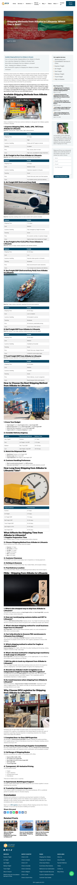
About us (59, 857)
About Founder (61, 860)
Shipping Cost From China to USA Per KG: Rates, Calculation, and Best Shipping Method (62, 89)
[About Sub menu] (57, 3)
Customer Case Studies (45, 877)
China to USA (24, 857)
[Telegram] (20, 812)
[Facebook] (5, 812)
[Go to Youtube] (4, 850)
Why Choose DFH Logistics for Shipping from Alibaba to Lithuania (21, 67)
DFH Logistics (14, 805)
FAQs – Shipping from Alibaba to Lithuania (15, 65)
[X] (8, 812)
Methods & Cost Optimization (46, 868)
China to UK (24, 862)
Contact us (62, 3)
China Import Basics (44, 862)
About (55, 3)
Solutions (28, 3)
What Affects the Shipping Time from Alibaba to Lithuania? (20, 63)
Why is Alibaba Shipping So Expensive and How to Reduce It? (10, 834)
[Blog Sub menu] (45, 3)
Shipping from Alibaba (45, 857)
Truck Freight (6, 868)
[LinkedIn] (11, 812)
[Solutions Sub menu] (31, 3)
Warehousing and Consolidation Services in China (11, 875)
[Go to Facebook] (7, 850)
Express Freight (7, 857)
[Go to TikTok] (11, 850)
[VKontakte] (23, 812)
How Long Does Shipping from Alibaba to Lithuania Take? (19, 61)
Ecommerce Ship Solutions (46, 865)
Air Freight (6, 860)
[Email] (25, 812)
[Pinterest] (17, 812)
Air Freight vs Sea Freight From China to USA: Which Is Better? (62, 108)
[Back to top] (71, 880)
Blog (43, 3)
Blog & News (60, 871)
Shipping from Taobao (45, 860)
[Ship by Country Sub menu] (39, 3)
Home (14, 3)
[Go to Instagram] (9, 850)
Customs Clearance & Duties (46, 874)
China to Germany (26, 868)
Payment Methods (62, 862)
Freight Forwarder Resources (46, 871)
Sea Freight (6, 862)
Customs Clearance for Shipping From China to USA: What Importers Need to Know (62, 96)
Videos (50, 3)
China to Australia (25, 865)
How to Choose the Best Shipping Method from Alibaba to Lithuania (22, 59)
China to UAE (24, 874)
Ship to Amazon (7, 871)
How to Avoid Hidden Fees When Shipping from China (26, 833)
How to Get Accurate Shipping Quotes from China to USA (42, 833)
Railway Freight (7, 865)
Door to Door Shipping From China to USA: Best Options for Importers (62, 114)
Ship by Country (36, 3)
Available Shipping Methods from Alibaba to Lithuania (19, 57)
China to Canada (25, 860)
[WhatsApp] (14, 812)
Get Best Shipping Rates (61, 176)
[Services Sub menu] (23, 3)
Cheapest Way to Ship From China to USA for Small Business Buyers (62, 102)
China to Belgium (25, 871)
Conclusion (8, 69)
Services (20, 3)
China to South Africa (26, 877)
